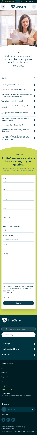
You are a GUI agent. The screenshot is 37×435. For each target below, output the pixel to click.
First (4, 181)
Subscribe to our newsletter (15, 293)
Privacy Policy (20, 426)
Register (32, 1)
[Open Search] (3, 6)
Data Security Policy (8, 428)
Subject (5, 244)
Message (6, 253)
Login (25, 1)
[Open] (34, 6)
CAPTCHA (6, 297)
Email (5, 208)
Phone (5, 199)
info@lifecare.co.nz (8, 386)
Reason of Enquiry (9, 235)
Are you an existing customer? (12, 226)
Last (4, 189)
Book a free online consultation (15, 329)
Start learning (8, 335)
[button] (18, 78)
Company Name (7, 217)
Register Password (7, 377)
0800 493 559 (9, 1)
